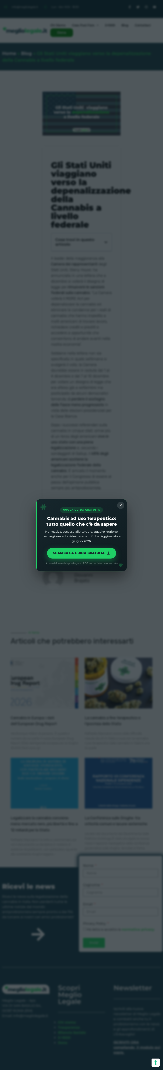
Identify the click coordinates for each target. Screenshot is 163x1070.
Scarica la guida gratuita (78, 553)
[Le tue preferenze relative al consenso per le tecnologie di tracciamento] (156, 1063)
